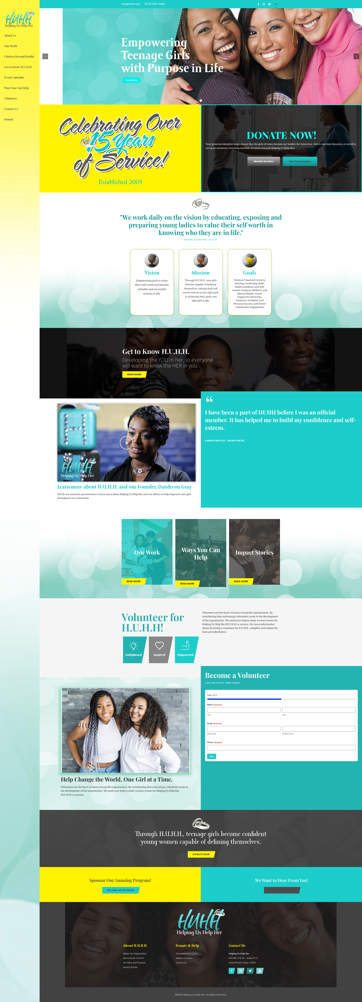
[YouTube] (259, 971)
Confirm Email (287, 734)
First (209, 715)
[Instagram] (240, 971)
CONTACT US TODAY (282, 890)
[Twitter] (250, 971)
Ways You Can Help (201, 553)
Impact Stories (254, 552)
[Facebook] (231, 971)
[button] (126, 443)
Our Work (147, 552)
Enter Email (211, 734)
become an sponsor (120, 890)
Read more (134, 374)
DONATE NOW (201, 854)
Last (284, 715)
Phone (214, 742)
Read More (131, 80)
